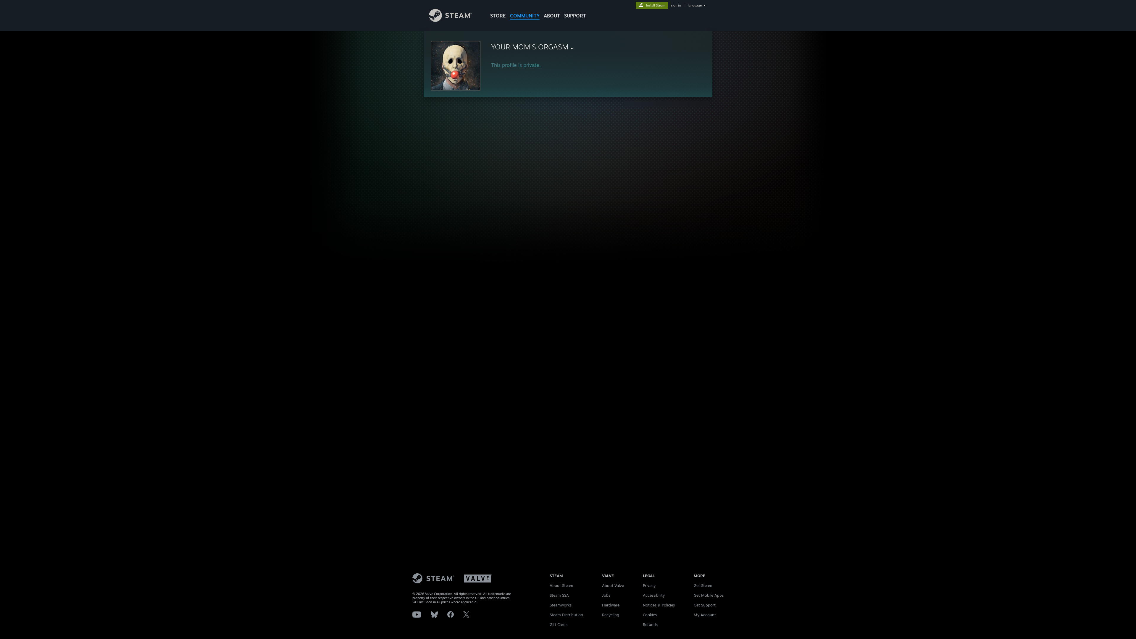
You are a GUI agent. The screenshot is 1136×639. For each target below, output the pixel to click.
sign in (676, 5)
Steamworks (561, 605)
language (695, 5)
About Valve (613, 585)
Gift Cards (558, 624)
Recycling (610, 614)
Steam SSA (559, 595)
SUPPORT (575, 16)
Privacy (649, 585)
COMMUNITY (525, 16)
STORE (498, 16)
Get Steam (703, 585)
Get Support (705, 605)
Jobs (606, 595)
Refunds (650, 624)
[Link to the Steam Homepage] (450, 20)
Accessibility (654, 595)
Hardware (610, 605)
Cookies (650, 614)
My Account (705, 614)
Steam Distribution (566, 614)
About (552, 16)
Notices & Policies (659, 605)
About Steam (561, 585)
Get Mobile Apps (709, 595)
